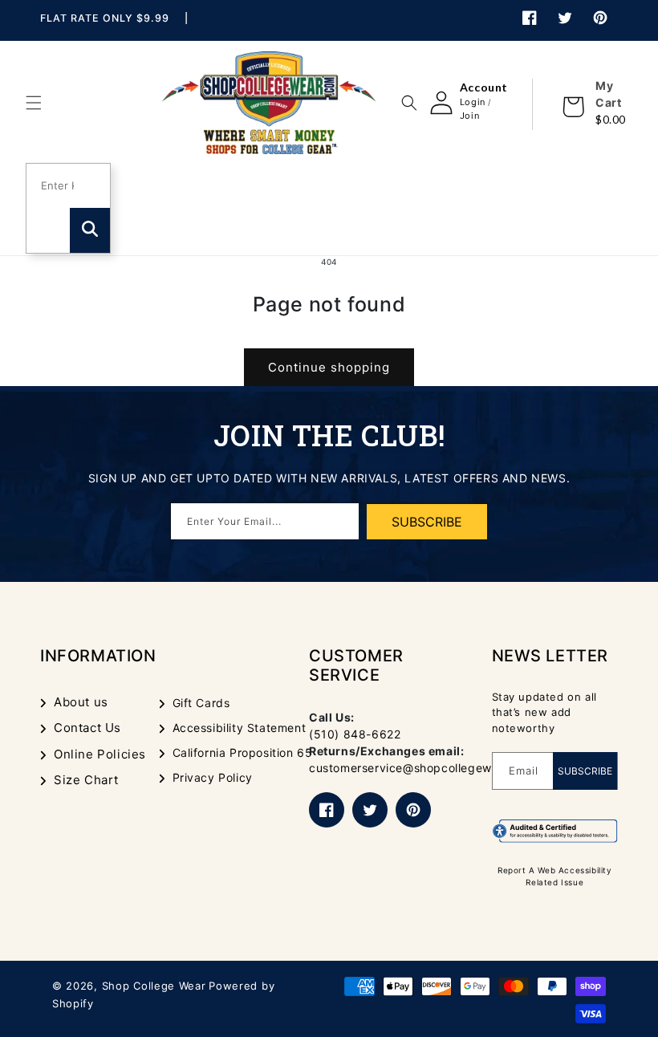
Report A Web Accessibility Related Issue (555, 876)
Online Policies (100, 754)
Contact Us (87, 727)
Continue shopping (329, 367)
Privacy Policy (213, 777)
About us (81, 702)
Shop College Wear (154, 985)
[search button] (90, 230)
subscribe (427, 522)
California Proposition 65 (243, 752)
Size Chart (86, 779)
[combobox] (58, 186)
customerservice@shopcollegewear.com (423, 768)
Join (469, 115)
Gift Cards (201, 703)
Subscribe (585, 771)
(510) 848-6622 (354, 734)
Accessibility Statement (240, 727)
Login (472, 102)
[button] (33, 102)
